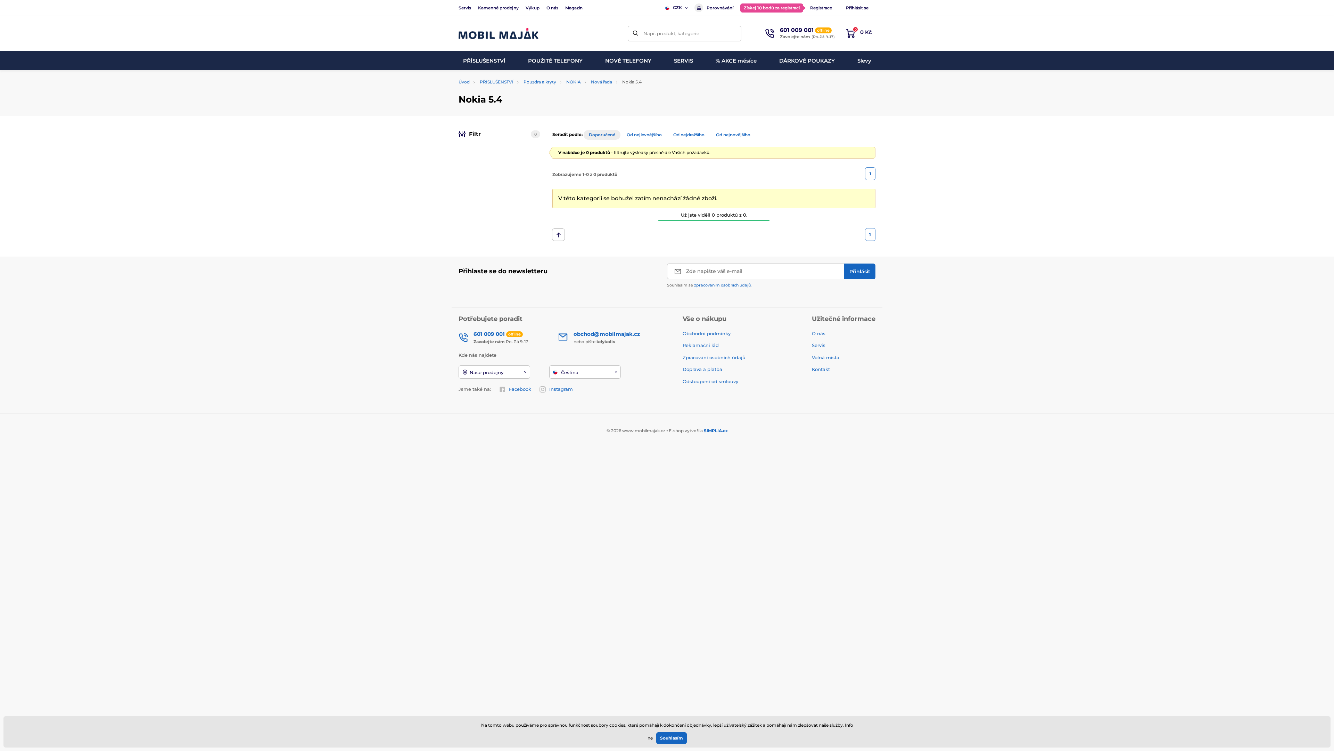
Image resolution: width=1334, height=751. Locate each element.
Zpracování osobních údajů (714, 357)
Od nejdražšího (689, 134)
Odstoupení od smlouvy (711, 381)
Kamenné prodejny (498, 7)
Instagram (561, 389)
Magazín (574, 7)
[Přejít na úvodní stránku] (498, 33)
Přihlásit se (857, 7)
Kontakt (821, 369)
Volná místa (825, 357)
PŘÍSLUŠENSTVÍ (496, 81)
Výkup (533, 7)
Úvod (464, 81)
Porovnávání (720, 7)
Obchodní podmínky (707, 333)
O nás (552, 7)
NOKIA (573, 81)
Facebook (520, 389)
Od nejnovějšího (733, 134)
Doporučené (602, 134)
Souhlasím (671, 738)
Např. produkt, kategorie (671, 33)
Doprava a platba (702, 369)
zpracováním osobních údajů (722, 285)
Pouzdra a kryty (540, 81)
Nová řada (601, 81)
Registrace (821, 7)
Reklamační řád (701, 345)
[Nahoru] (558, 235)
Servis (465, 7)
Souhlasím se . (709, 285)
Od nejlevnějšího (644, 134)
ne (650, 738)
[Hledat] (635, 33)
